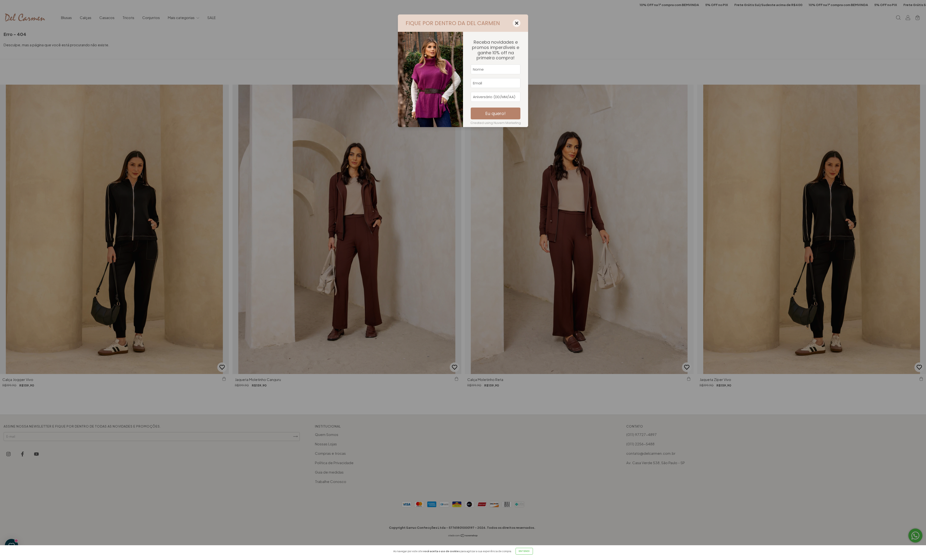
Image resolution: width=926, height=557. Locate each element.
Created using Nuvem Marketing (495, 123)
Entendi (524, 551)
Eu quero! (495, 113)
